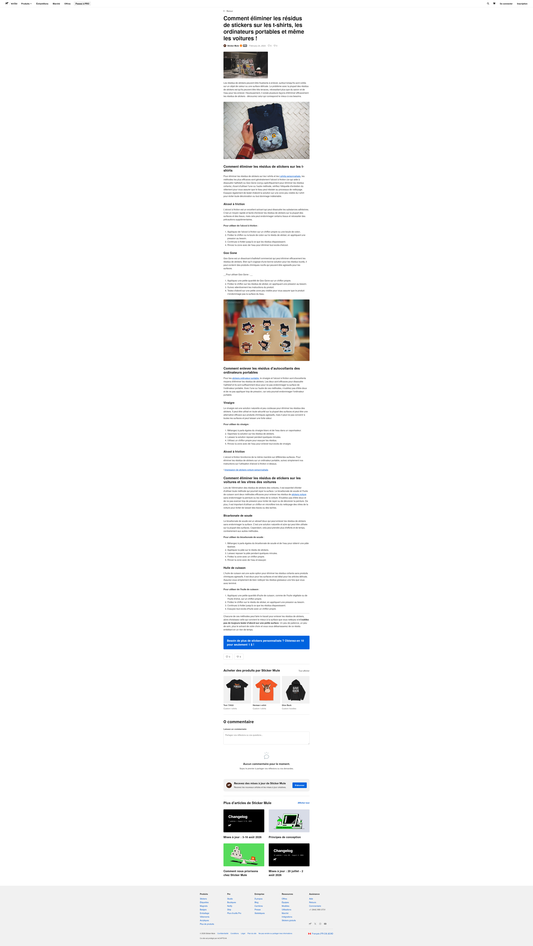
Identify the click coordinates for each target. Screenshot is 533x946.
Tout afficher (304, 670)
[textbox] (266, 365)
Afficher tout (304, 802)
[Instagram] (320, 923)
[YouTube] (325, 923)
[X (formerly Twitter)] (315, 923)
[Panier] (494, 3)
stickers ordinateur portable (245, 378)
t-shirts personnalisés (290, 176)
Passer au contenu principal (2, 2)
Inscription (522, 3)
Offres (67, 3)
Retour (230, 11)
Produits (25, 3)
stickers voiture (299, 494)
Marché (56, 3)
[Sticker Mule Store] (310, 923)
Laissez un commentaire (235, 729)
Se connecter (506, 3)
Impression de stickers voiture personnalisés (246, 469)
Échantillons (42, 3)
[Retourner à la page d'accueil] (7, 3)
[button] (266, 642)
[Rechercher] (488, 3)
